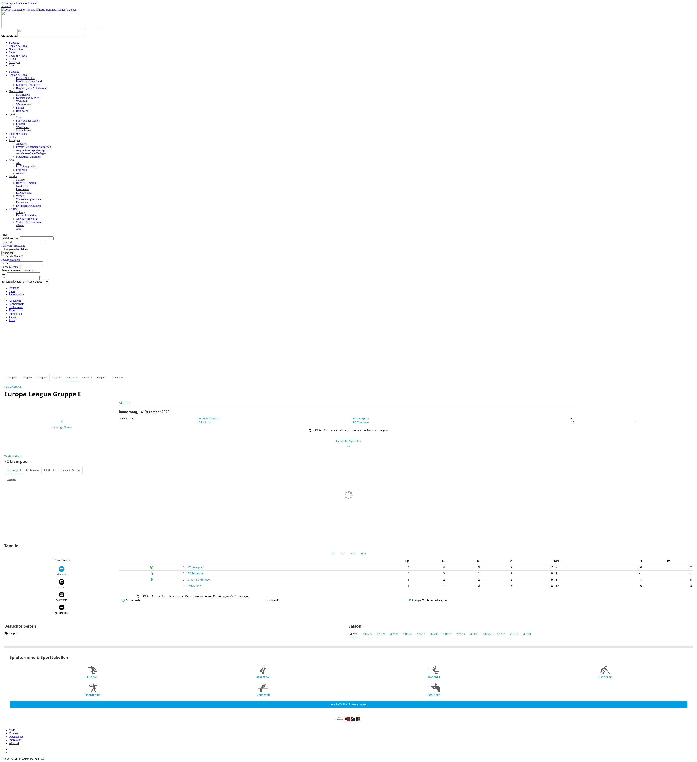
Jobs (18, 228)
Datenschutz (16, 736)
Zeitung (13, 208)
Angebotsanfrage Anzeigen (31, 150)
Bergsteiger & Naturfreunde (32, 88)
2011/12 (514, 634)
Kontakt (32, 3)
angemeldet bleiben (17, 249)
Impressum (15, 739)
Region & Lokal (18, 45)
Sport (12, 52)
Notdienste (22, 186)
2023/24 (354, 634)
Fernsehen (22, 202)
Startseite (14, 42)
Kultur (12, 58)
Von (3, 274)
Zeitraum (6, 270)
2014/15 (474, 634)
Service (13, 176)
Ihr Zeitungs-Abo (26, 166)
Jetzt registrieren (10, 259)
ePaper (11, 3)
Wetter (19, 195)
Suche (5, 263)
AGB (12, 730)
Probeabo (21, 3)
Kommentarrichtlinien (28, 205)
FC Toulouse (360, 423)
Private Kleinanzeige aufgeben (33, 146)
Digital (20, 107)
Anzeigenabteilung (27, 218)
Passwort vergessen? (13, 245)
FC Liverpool (360, 419)
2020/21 (394, 634)
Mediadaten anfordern (28, 156)
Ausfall (20, 173)
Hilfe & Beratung (26, 182)
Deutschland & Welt (27, 97)
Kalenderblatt (23, 192)
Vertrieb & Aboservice (29, 222)
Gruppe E (13, 633)
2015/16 (460, 634)
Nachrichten (16, 49)
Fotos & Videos (18, 55)
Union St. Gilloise (208, 419)
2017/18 (434, 634)
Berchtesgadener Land (29, 81)
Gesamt (11, 479)
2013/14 (487, 634)
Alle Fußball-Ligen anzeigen (350, 704)
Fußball (20, 123)
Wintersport (22, 127)
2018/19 (421, 634)
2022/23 (367, 634)
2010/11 (527, 634)
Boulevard (22, 110)
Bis (3, 277)
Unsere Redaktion (26, 215)
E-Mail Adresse (10, 238)
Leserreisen (22, 189)
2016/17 (447, 634)
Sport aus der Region (28, 120)
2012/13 (501, 634)
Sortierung (7, 281)
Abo (4, 3)
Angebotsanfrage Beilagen (31, 153)
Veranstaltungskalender (29, 199)
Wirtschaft (22, 101)
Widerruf (14, 743)
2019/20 (407, 634)
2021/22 (381, 634)
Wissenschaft (23, 104)
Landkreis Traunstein (28, 84)
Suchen (14, 266)
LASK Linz (204, 423)
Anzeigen (14, 62)
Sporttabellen (23, 130)
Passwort (6, 242)
